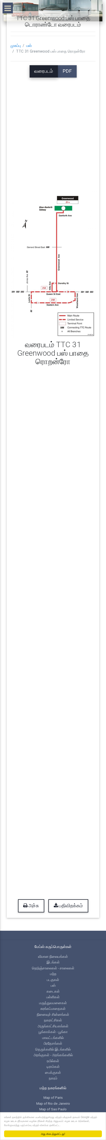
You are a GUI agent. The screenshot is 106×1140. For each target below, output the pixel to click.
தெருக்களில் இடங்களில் (53, 1049)
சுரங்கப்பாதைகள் (53, 1008)
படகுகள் (53, 980)
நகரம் (53, 1078)
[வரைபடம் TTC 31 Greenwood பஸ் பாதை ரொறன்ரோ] (53, 264)
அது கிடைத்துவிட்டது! (53, 1134)
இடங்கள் (53, 962)
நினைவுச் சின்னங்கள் (53, 1014)
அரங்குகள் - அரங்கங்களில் (53, 1055)
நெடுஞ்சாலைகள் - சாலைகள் (53, 968)
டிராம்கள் (53, 1066)
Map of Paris (53, 1097)
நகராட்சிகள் (53, 1020)
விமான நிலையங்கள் (53, 956)
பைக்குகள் (53, 1072)
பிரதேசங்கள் (53, 1043)
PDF (67, 71)
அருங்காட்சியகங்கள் (53, 1026)
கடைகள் (53, 991)
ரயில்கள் (53, 1061)
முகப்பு (16, 45)
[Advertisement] (53, 131)
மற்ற (53, 974)
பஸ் (29, 45)
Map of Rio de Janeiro (53, 1103)
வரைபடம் (43, 71)
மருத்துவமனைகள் (53, 1003)
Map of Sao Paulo (53, 1109)
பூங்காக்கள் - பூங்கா (53, 1032)
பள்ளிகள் (53, 997)
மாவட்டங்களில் (53, 1038)
